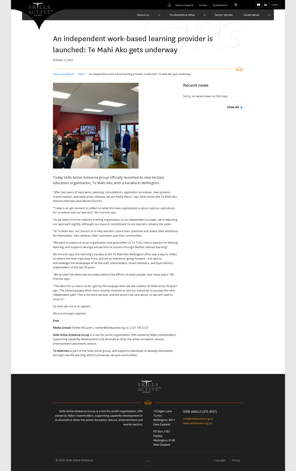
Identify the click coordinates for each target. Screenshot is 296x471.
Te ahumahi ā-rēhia (182, 15)
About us (143, 15)
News (82, 74)
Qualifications (220, 5)
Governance (251, 15)
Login (274, 4)
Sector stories (224, 15)
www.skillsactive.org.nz (197, 423)
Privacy (236, 460)
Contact (203, 5)
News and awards (184, 5)
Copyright (220, 460)
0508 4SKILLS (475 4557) (200, 411)
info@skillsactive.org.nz (198, 419)
